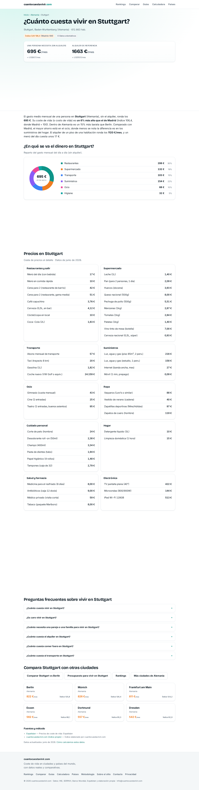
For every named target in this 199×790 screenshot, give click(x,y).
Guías (146, 4)
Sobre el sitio (104, 774)
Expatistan (31, 733)
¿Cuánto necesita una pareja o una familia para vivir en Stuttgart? (63, 627)
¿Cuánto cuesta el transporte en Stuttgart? (50, 655)
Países (171, 4)
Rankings (121, 4)
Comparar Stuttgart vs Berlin (43, 675)
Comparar (134, 4)
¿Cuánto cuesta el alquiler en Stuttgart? (48, 636)
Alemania (35, 15)
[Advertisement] (99, 83)
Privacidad (130, 774)
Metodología (87, 774)
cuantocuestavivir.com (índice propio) (43, 737)
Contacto (118, 774)
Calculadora (158, 4)
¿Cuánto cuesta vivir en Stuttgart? (45, 608)
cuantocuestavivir (38, 4)
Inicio (26, 15)
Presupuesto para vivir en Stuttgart (88, 675)
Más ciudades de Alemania (149, 675)
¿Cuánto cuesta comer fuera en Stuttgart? (50, 646)
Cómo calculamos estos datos (70, 742)
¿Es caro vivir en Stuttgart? (42, 617)
